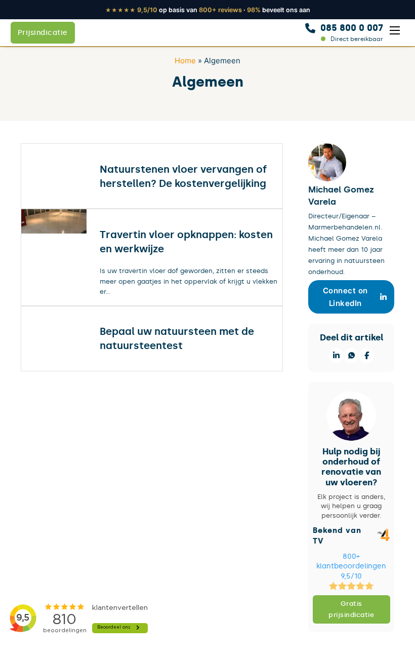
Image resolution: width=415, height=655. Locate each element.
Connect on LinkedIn (345, 297)
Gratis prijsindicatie (351, 609)
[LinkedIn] (336, 355)
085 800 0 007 (351, 27)
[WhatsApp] (351, 355)
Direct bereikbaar (356, 39)
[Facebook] (366, 355)
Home (185, 60)
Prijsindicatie (43, 32)
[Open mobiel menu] (395, 30)
